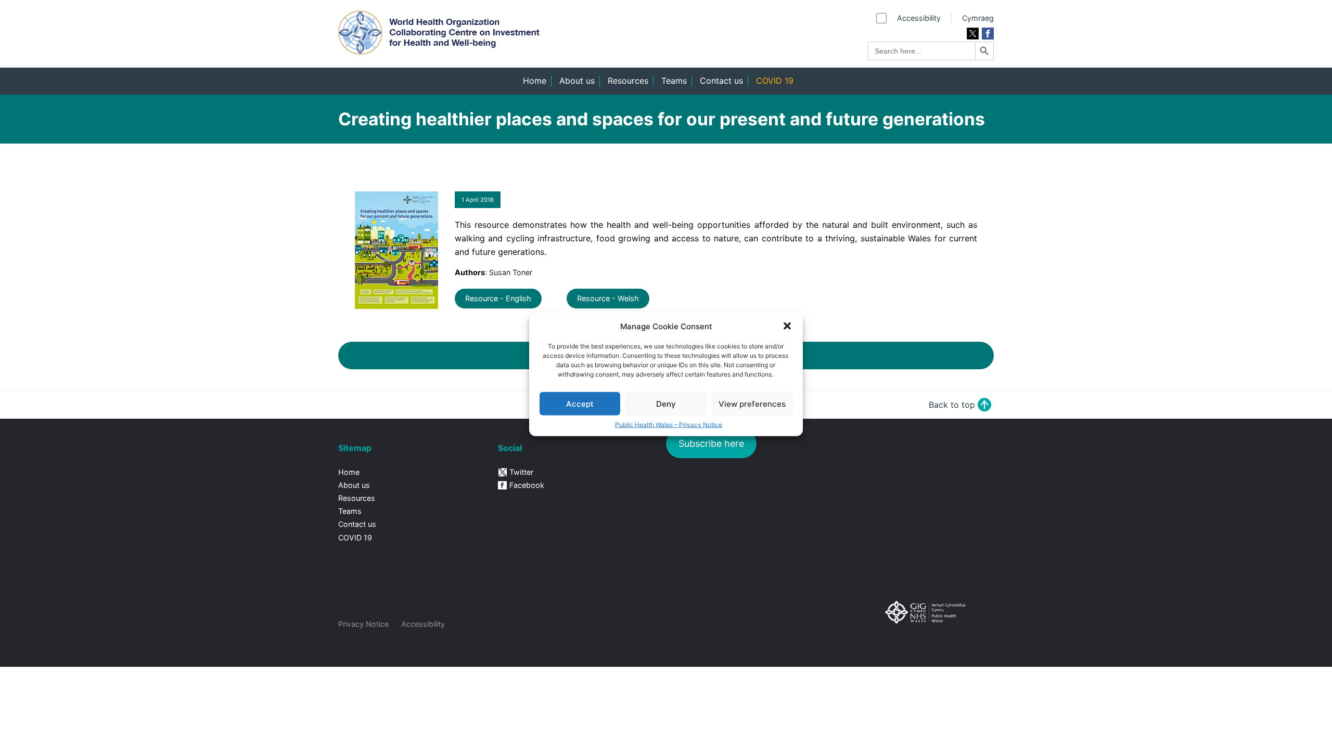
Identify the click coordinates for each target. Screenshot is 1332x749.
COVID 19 (774, 80)
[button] (787, 326)
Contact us (721, 80)
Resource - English (498, 298)
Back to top (952, 404)
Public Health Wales (934, 627)
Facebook (526, 485)
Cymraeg (978, 18)
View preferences (752, 403)
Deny (666, 403)
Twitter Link (973, 34)
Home (534, 80)
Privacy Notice (363, 623)
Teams (674, 80)
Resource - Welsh (608, 298)
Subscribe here (711, 443)
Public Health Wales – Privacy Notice (668, 425)
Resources (628, 80)
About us (577, 80)
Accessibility (919, 18)
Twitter (521, 472)
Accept (580, 403)
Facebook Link (988, 34)
